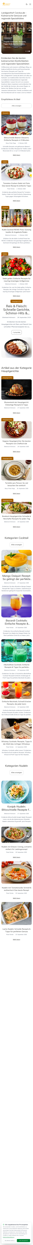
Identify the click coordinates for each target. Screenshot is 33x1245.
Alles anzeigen (16, 106)
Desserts (5, 113)
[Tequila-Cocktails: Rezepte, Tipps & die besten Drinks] (16, 38)
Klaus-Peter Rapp (11, 143)
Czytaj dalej (16, 332)
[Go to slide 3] (29, 51)
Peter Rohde (7, 47)
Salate (5, 162)
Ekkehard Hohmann (11, 235)
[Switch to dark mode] (26, 4)
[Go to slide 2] (27, 51)
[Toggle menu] (30, 4)
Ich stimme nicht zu (9, 1240)
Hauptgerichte (16, 301)
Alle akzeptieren (23, 1240)
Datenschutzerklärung (8, 1237)
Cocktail (7, 38)
